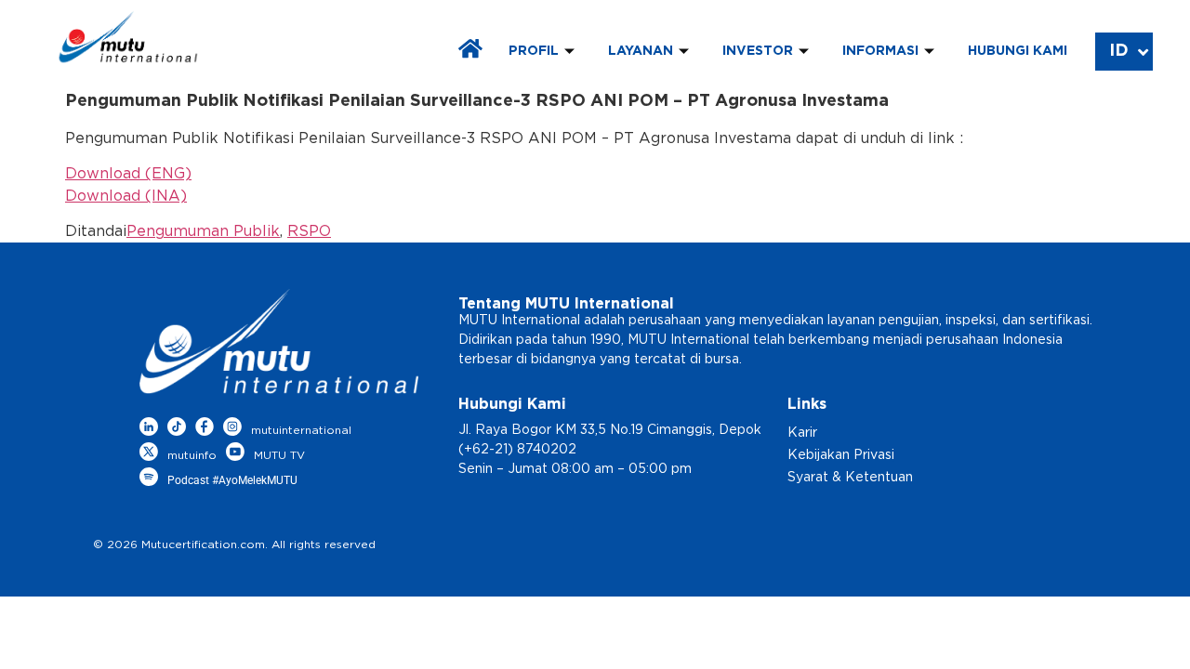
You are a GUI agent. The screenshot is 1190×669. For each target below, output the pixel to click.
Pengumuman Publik (203, 231)
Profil (534, 51)
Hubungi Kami (1017, 51)
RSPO (309, 231)
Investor (757, 51)
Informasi (880, 51)
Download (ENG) (128, 173)
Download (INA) (126, 196)
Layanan (640, 51)
